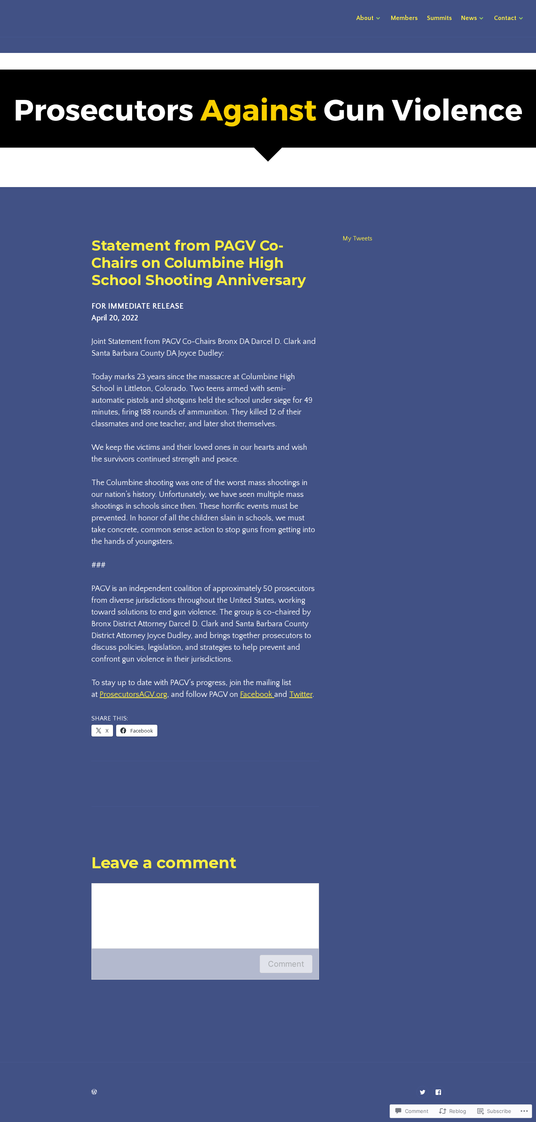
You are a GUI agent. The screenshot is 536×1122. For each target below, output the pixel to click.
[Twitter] (422, 1092)
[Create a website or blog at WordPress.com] (94, 1092)
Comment (286, 964)
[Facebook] (438, 1092)
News (469, 18)
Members (404, 18)
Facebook (257, 694)
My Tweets (357, 238)
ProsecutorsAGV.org (133, 694)
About (365, 18)
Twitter (300, 694)
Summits (439, 18)
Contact (505, 18)
